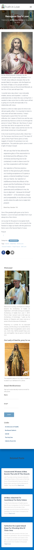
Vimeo (19, 2)
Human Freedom (7, 246)
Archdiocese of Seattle (12, 427)
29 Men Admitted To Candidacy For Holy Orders (15, 499)
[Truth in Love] (11, 7)
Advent (7, 243)
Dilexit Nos (13, 243)
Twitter (17, 2)
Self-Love (23, 246)
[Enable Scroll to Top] (30, 546)
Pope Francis (16, 246)
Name (6, 395)
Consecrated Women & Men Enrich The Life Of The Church (17, 472)
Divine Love (20, 243)
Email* (6, 403)
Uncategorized (13, 240)
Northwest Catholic (10, 430)
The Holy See (9, 437)
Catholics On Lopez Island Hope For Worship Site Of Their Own (15, 528)
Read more (21, 485)
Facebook (14, 2)
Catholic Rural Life (10, 441)
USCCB (7, 434)
